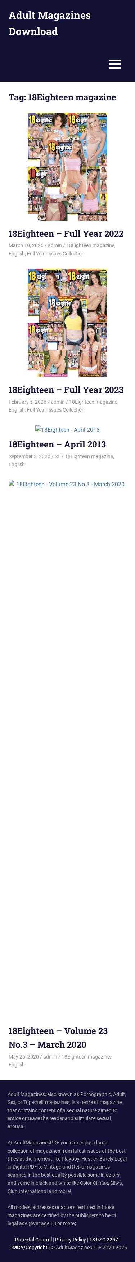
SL (57, 456)
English (17, 254)
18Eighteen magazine (90, 245)
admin (55, 245)
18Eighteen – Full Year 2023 (66, 389)
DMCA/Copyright (28, 1247)
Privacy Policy (70, 1240)
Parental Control (33, 1240)
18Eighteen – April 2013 (57, 444)
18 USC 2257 (103, 1240)
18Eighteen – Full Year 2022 (66, 233)
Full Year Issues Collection (56, 254)
